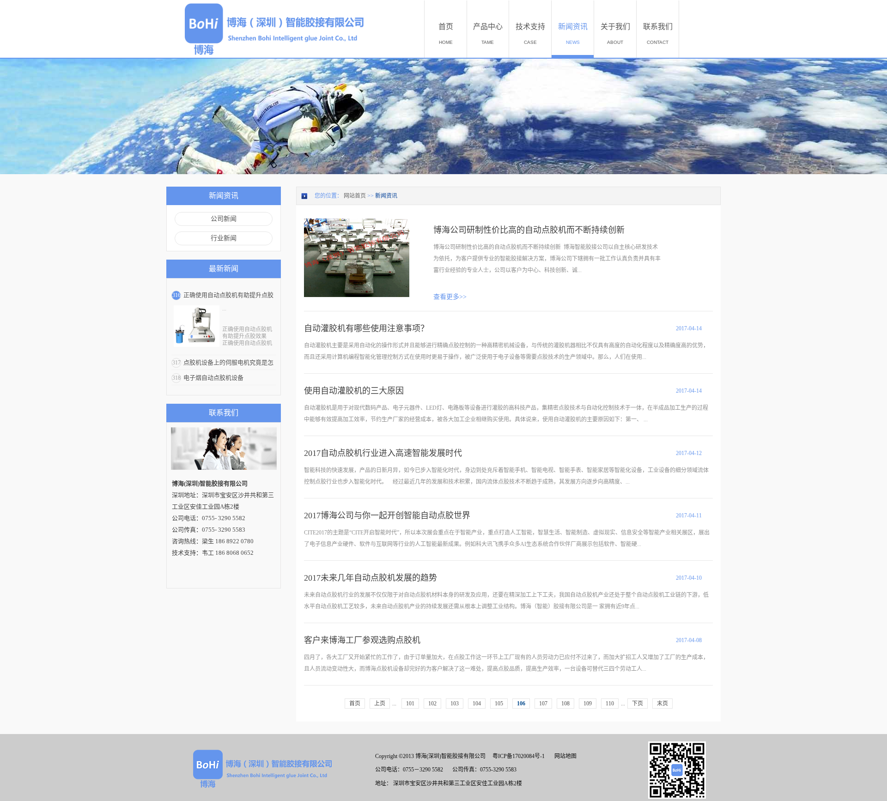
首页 (354, 703)
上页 (379, 703)
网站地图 (564, 756)
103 (454, 703)
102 (432, 703)
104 (477, 703)
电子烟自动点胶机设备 (213, 377)
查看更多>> (450, 296)
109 (587, 703)
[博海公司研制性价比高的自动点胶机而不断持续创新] (356, 222)
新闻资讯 (386, 196)
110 (610, 703)
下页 (637, 703)
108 (565, 703)
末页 (662, 703)
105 (499, 703)
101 (410, 703)
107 (543, 703)
